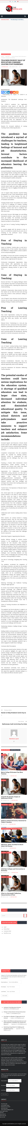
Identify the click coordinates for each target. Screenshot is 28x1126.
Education (3, 54)
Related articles (6, 750)
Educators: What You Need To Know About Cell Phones (12, 845)
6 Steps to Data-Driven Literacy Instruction (14, 1012)
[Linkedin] (8, 92)
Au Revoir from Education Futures (12, 1007)
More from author (15, 750)
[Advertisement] (14, 36)
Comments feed (7, 931)
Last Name (3, 991)
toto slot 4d (2, 1117)
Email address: (4, 982)
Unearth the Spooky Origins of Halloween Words (10, 797)
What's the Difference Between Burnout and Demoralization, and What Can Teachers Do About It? (15, 1022)
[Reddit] (14, 92)
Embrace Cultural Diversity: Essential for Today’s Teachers (13, 821)
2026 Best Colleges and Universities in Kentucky (13, 869)
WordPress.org (7, 933)
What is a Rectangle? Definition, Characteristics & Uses (11, 894)
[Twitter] (5, 92)
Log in (5, 927)
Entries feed (6, 929)
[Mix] (17, 92)
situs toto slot (3, 1115)
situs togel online (4, 1111)
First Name (3, 986)
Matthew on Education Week (12, 1002)
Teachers (8, 54)
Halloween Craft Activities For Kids (14, 724)
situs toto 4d (3, 1114)
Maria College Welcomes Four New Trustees (12, 773)
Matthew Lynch (5, 66)
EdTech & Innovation (5, 828)
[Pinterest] (11, 92)
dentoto (2, 1112)
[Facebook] (2, 92)
